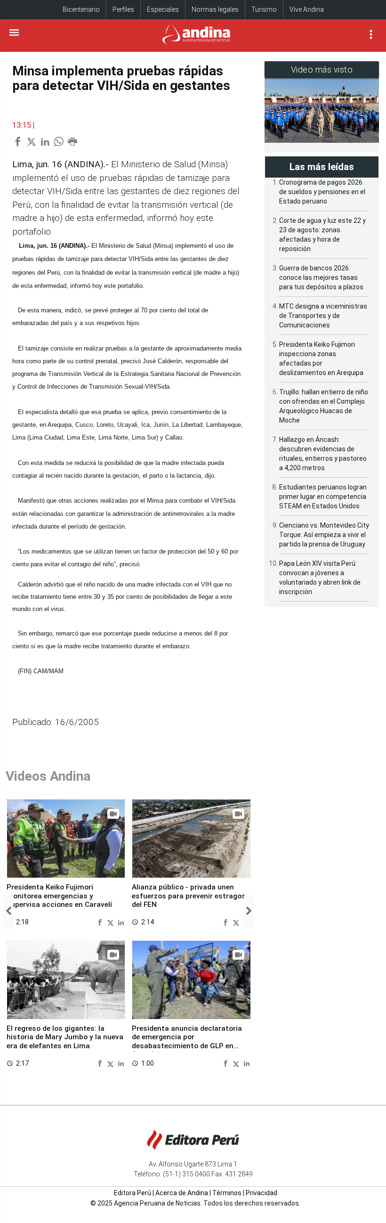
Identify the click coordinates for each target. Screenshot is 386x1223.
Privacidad (261, 1193)
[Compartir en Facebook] (101, 921)
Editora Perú (132, 1193)
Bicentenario (81, 9)
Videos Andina (48, 776)
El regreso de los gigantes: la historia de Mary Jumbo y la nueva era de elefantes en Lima (65, 1037)
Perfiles (123, 9)
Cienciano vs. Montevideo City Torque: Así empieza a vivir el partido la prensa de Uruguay (324, 535)
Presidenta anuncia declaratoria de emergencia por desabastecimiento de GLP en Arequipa (187, 1041)
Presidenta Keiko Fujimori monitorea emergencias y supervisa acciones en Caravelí (59, 896)
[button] (8, 912)
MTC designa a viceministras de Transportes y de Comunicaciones (323, 315)
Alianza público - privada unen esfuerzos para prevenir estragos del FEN (189, 896)
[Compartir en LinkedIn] (121, 921)
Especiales (163, 9)
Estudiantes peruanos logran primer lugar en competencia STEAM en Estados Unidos (323, 496)
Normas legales (215, 9)
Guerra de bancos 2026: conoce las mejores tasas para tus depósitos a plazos (321, 277)
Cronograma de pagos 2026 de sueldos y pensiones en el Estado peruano (322, 192)
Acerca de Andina (181, 1193)
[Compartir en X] (111, 921)
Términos (226, 1193)
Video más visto (322, 69)
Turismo (264, 9)
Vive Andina (307, 9)
